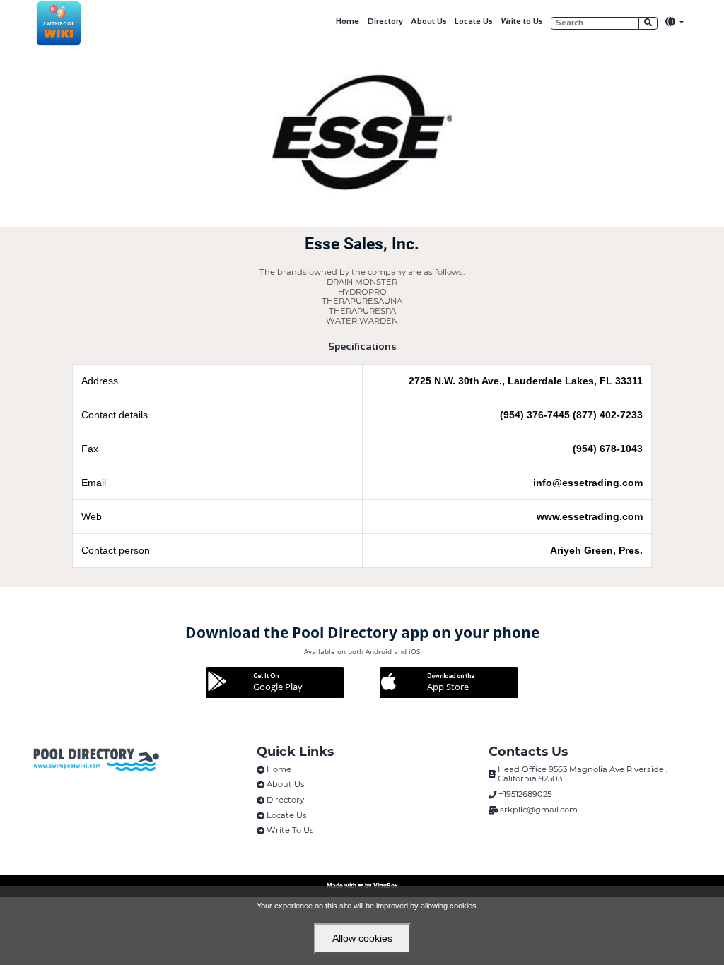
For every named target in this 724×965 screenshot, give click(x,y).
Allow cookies (362, 938)
